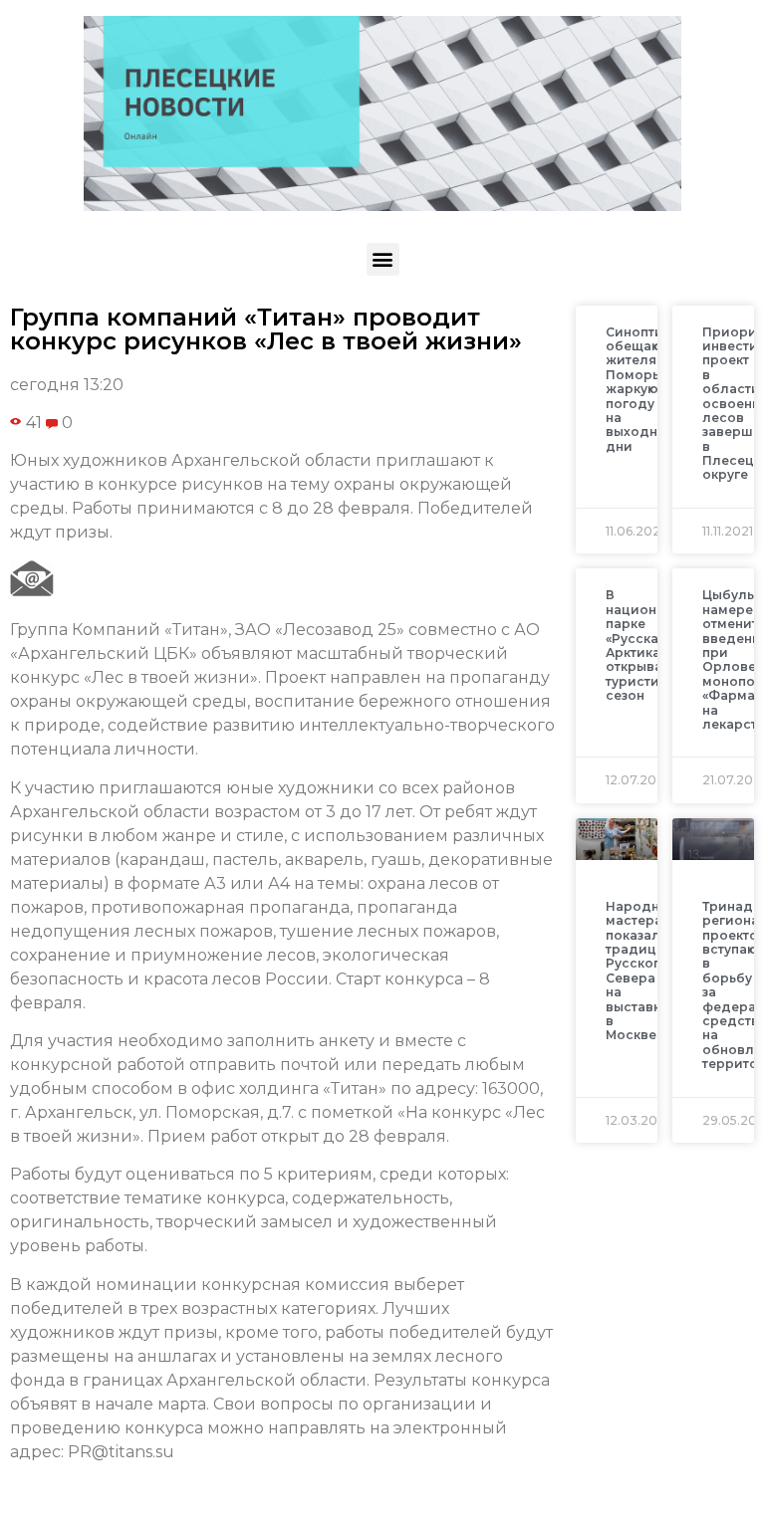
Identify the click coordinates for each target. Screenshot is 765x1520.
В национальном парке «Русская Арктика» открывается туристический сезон (657, 645)
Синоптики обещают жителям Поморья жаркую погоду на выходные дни (642, 389)
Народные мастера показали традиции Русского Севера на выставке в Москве (641, 971)
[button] (383, 259)
